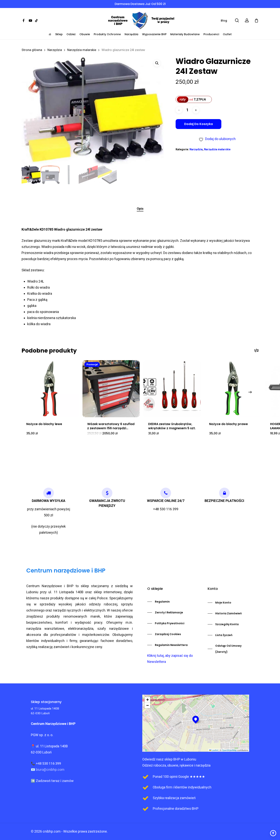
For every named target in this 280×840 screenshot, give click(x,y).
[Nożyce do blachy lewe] (50, 388)
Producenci (211, 34)
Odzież (71, 34)
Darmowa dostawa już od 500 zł (140, 4)
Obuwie (84, 34)
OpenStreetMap (229, 750)
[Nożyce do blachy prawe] (233, 388)
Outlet (227, 34)
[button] (157, 63)
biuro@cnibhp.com (50, 770)
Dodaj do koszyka (198, 124)
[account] (247, 20)
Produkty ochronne (107, 34)
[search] (237, 20)
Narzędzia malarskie (81, 50)
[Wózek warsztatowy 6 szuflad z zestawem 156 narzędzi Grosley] (111, 388)
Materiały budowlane (185, 34)
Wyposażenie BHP (154, 34)
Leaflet (214, 750)
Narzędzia (131, 34)
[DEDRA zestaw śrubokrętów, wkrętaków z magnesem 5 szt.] (172, 388)
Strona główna (32, 50)
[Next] (250, 392)
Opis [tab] (140, 208)
